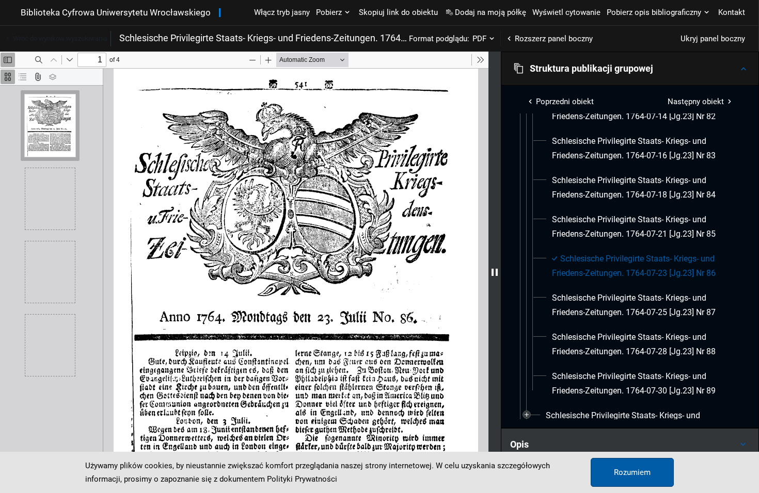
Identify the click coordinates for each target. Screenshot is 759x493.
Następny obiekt (696, 101)
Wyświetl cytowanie (566, 12)
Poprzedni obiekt (565, 101)
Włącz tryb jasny (282, 12)
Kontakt (731, 12)
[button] (629, 68)
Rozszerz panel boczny (554, 38)
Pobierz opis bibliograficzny (654, 12)
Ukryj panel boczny (713, 38)
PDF (479, 38)
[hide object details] (494, 272)
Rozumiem (632, 472)
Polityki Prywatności (302, 479)
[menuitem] (642, 148)
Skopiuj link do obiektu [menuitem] (398, 12)
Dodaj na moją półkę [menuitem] (490, 12)
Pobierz (329, 12)
